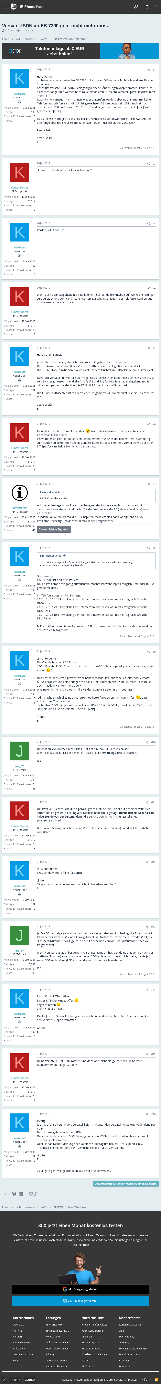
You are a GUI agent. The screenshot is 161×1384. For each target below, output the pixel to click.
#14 (153, 989)
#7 (154, 484)
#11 (153, 802)
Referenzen (125, 1366)
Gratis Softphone (90, 1342)
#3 (154, 223)
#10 (153, 742)
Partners (17, 1336)
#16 (153, 1114)
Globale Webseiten (23, 1354)
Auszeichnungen (22, 1342)
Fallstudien (19, 1348)
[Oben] (151, 1380)
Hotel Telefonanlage (57, 1348)
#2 (154, 163)
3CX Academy (126, 1336)
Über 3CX (18, 1324)
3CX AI (85, 1360)
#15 (153, 1054)
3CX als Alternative (129, 1354)
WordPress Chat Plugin (94, 1354)
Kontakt (17, 1360)
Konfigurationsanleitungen (133, 1348)
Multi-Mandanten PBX (58, 1342)
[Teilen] (148, 70)
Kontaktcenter (53, 1336)
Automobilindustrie (57, 1366)
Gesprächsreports (91, 1348)
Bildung (50, 1354)
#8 (154, 547)
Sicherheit (124, 1360)
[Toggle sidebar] (155, 7)
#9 (154, 651)
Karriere (17, 1330)
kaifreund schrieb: (50, 492)
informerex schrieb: (51, 555)
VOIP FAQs (125, 1342)
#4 (154, 288)
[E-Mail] (28, 1194)
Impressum (132, 1379)
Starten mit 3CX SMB (130, 1324)
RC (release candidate (127, 509)
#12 (153, 862)
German (30, 1379)
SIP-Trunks (87, 1366)
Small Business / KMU (57, 1330)
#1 (154, 69)
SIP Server (86, 1336)
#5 (154, 348)
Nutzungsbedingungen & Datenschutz (98, 1379)
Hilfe (144, 1379)
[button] (6, 7)
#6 (154, 424)
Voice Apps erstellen (92, 1330)
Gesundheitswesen (56, 1360)
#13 (153, 926)
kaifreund (10, 30)
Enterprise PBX (54, 1324)
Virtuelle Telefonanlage (94, 1324)
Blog (121, 1330)
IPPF (16, 1379)
